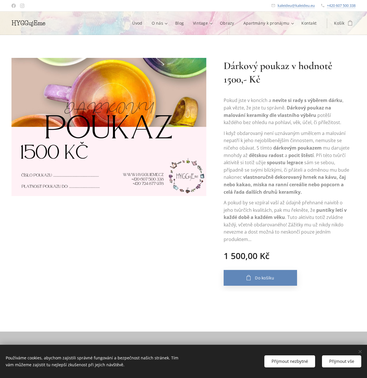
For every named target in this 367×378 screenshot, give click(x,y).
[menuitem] (139, 23)
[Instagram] (22, 6)
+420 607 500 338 (341, 5)
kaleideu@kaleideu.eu (296, 5)
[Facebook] (13, 6)
